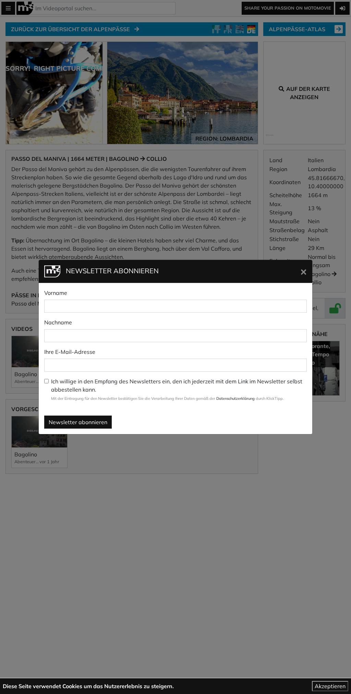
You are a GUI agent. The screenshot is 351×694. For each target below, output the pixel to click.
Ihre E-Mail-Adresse (69, 351)
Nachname (58, 322)
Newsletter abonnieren (78, 422)
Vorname (55, 292)
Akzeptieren (330, 686)
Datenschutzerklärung (235, 398)
